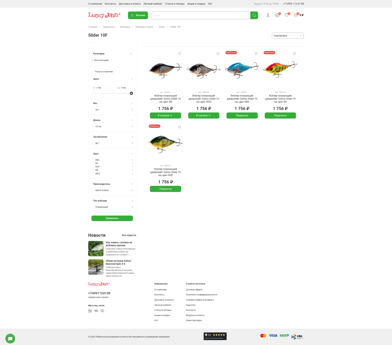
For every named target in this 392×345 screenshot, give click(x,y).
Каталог (140, 15)
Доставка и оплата (130, 3)
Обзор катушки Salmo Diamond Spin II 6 (118, 262)
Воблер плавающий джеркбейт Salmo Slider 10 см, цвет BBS (242, 98)
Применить (112, 218)
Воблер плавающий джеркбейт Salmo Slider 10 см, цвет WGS (204, 98)
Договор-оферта (194, 289)
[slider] (131, 93)
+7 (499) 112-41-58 (293, 3)
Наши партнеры (194, 320)
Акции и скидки (196, 3)
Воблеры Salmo (144, 26)
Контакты (110, 3)
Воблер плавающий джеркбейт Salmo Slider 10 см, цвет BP (280, 98)
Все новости (129, 235)
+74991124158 (99, 293)
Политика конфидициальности (201, 294)
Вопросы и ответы (195, 315)
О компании (95, 3)
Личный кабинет (152, 3)
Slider (162, 26)
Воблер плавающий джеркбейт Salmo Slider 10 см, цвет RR (165, 98)
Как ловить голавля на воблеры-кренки (119, 244)
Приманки (109, 26)
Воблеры (125, 26)
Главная (93, 26)
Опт (210, 3)
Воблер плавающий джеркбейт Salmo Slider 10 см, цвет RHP (165, 172)
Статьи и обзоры (175, 3)
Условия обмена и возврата (200, 300)
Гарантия (190, 305)
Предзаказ (242, 115)
